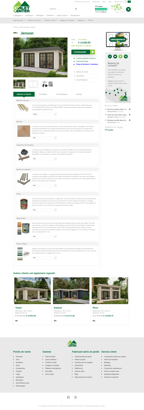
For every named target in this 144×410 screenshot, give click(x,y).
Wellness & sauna (34, 20)
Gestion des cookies (76, 406)
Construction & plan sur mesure (115, 356)
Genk (18, 365)
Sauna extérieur (50, 359)
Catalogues (17, 15)
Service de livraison (111, 359)
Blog (103, 1)
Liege (18, 374)
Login (109, 1)
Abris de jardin (18, 20)
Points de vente (22, 352)
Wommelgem (20, 386)
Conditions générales (92, 406)
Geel (17, 359)
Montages (39, 15)
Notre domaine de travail (83, 377)
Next (126, 300)
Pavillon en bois (50, 20)
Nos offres (48, 371)
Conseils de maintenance (113, 368)
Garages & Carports (67, 20)
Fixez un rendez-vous (111, 371)
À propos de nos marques (84, 362)
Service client (118, 1)
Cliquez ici (111, 81)
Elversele (19, 356)
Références (96, 1)
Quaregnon (20, 377)
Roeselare (19, 380)
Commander (80, 52)
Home (16, 27)
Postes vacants (80, 359)
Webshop (107, 365)
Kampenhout (20, 368)
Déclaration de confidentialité (58, 406)
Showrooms (74, 15)
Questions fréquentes (111, 374)
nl (125, 1)
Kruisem (19, 371)
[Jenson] (19, 84)
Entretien (50, 15)
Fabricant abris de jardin (82, 1)
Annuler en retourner (111, 377)
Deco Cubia (49, 374)
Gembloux (19, 362)
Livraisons (28, 15)
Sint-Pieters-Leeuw (22, 383)
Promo (90, 20)
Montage (107, 362)
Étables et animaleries (53, 368)
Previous (15, 300)
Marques (81, 20)
